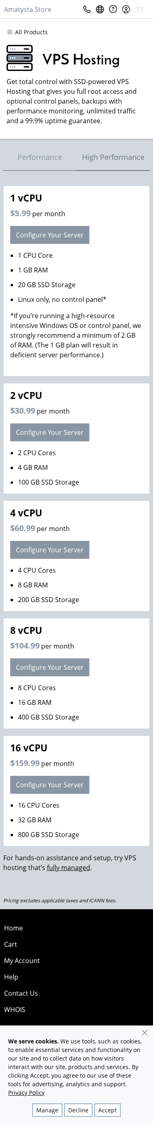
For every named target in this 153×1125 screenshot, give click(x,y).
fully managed (68, 867)
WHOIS (14, 1009)
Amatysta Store (27, 9)
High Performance (113, 157)
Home (13, 927)
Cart (10, 944)
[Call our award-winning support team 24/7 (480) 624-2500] (113, 9)
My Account (22, 960)
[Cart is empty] (140, 9)
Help (11, 976)
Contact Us (21, 993)
